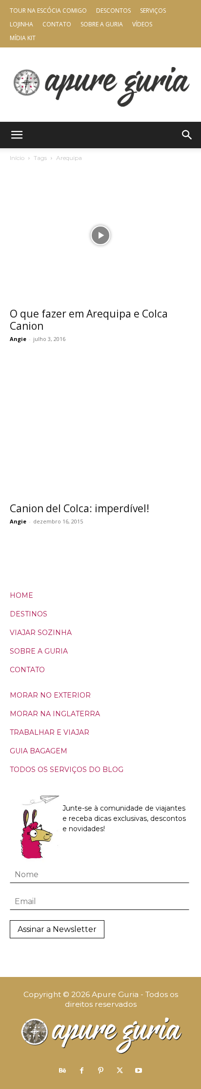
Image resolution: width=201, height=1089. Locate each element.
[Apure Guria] (100, 84)
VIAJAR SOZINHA (41, 632)
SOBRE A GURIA (39, 651)
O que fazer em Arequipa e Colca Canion (89, 320)
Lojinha (21, 24)
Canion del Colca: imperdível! (79, 508)
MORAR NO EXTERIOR (50, 695)
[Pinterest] (100, 1071)
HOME (21, 595)
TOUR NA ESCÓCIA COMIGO (48, 10)
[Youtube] (138, 1071)
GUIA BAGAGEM (38, 751)
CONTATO (27, 669)
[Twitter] (119, 1071)
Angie (18, 338)
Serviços (153, 10)
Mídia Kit (23, 38)
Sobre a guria (101, 24)
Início (17, 157)
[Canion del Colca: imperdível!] (100, 430)
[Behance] (62, 1071)
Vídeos (142, 24)
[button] (16, 135)
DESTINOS (28, 614)
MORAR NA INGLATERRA (55, 713)
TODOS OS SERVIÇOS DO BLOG (66, 769)
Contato (56, 24)
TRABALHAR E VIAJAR (49, 732)
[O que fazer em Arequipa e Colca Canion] (100, 235)
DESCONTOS (113, 10)
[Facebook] (81, 1071)
